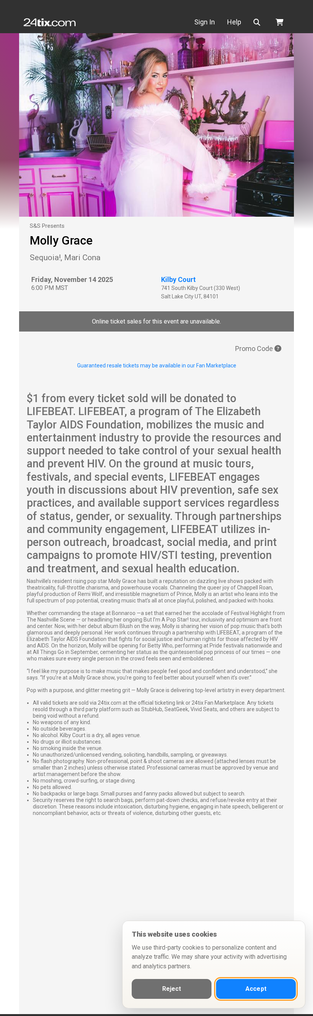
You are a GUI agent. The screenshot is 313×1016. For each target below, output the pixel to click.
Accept (255, 988)
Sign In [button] (204, 22)
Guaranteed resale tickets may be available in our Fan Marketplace (156, 365)
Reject (171, 988)
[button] (258, 22)
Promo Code (254, 349)
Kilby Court (178, 279)
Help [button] (234, 22)
